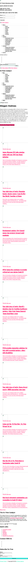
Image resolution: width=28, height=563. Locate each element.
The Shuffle (7, 42)
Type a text (2, 64)
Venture (7, 34)
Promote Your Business (10, 50)
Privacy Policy (3, 561)
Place (6, 31)
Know (6, 26)
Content (4, 36)
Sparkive (5, 532)
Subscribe (2, 20)
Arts (3, 35)
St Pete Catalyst (20, 561)
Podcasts (7, 44)
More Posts (2, 509)
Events (4, 52)
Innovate (7, 27)
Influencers (7, 43)
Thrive (6, 28)
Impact (6, 32)
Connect (4, 46)
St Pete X (5, 534)
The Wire (5, 533)
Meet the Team (8, 51)
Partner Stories (8, 39)
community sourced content (16, 518)
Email (1, 17)
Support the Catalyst (9, 47)
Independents (8, 40)
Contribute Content (9, 48)
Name (1, 15)
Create (6, 30)
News (4, 25)
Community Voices (9, 38)
